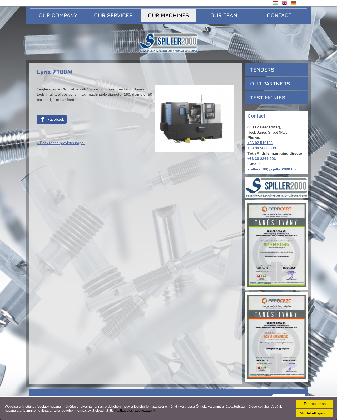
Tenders (262, 70)
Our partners (270, 83)
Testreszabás (315, 404)
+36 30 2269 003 (261, 158)
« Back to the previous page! (61, 143)
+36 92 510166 (260, 143)
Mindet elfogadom (315, 413)
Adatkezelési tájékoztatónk (134, 410)
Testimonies (267, 97)
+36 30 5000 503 (261, 148)
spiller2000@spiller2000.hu (271, 169)
